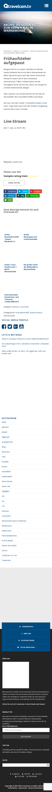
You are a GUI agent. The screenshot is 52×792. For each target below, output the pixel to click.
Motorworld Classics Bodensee (14, 521)
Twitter (27, 774)
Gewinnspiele (7, 476)
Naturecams (6, 531)
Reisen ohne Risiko (9, 545)
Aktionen (5, 427)
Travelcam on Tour (9, 555)
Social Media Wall (27, 647)
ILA (3, 501)
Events (4, 466)
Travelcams (6, 560)
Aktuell (4, 432)
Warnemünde (9, 315)
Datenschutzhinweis (36, 788)
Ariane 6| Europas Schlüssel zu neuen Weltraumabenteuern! (25, 339)
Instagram (32, 776)
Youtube (20, 776)
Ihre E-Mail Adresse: (10, 726)
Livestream (25, 51)
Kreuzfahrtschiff (22, 312)
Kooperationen (27, 640)
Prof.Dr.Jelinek (7, 540)
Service (4, 550)
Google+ (38, 774)
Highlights (5, 491)
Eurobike (5, 461)
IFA (3, 496)
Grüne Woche (7, 481)
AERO (4, 422)
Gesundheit (6, 471)
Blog (3, 447)
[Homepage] (17, 5)
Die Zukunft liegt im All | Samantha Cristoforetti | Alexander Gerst (25, 345)
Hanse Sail (6, 486)
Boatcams (6, 452)
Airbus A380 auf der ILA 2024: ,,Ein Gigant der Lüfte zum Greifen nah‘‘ (24, 352)
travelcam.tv (8, 51)
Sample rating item (16, 176)
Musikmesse (7, 526)
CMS (3, 457)
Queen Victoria (36, 312)
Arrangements (7, 442)
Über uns (27, 634)
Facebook (15, 774)
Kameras (16, 51)
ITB (3, 506)
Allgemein (5, 437)
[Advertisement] (26, 386)
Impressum (23, 788)
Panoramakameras (9, 535)
